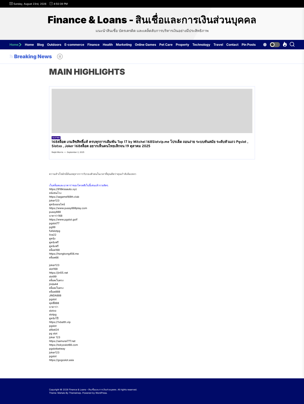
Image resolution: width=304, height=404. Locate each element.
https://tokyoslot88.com (63, 344)
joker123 (54, 200)
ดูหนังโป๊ (53, 318)
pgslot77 (54, 223)
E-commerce (74, 45)
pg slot (53, 333)
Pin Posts (249, 45)
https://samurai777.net (62, 341)
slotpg (53, 314)
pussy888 (55, 211)
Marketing (124, 45)
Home (14, 45)
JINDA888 (55, 295)
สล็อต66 (54, 257)
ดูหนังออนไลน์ (57, 204)
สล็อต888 (54, 291)
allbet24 (54, 329)
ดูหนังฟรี (54, 242)
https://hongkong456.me (64, 253)
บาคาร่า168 (55, 215)
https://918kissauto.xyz (63, 189)
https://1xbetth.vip (60, 322)
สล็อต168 (54, 249)
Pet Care (166, 45)
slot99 (53, 276)
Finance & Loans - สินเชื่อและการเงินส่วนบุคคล (152, 20)
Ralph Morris (57, 152)
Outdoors (54, 45)
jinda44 (53, 284)
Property (182, 45)
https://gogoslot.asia (61, 360)
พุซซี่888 (54, 303)
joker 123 (54, 337)
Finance (93, 45)
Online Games (145, 45)
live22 (52, 234)
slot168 (53, 268)
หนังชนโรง (55, 192)
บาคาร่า (53, 306)
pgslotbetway (57, 348)
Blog (40, 45)
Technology (201, 45)
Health (108, 45)
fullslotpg (54, 230)
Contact (232, 45)
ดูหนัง (52, 238)
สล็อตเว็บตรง (56, 280)
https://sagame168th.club (64, 196)
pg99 (52, 227)
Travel (218, 45)
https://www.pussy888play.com (68, 208)
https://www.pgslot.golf (63, 219)
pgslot (53, 299)
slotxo (52, 310)
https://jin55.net (58, 272)
